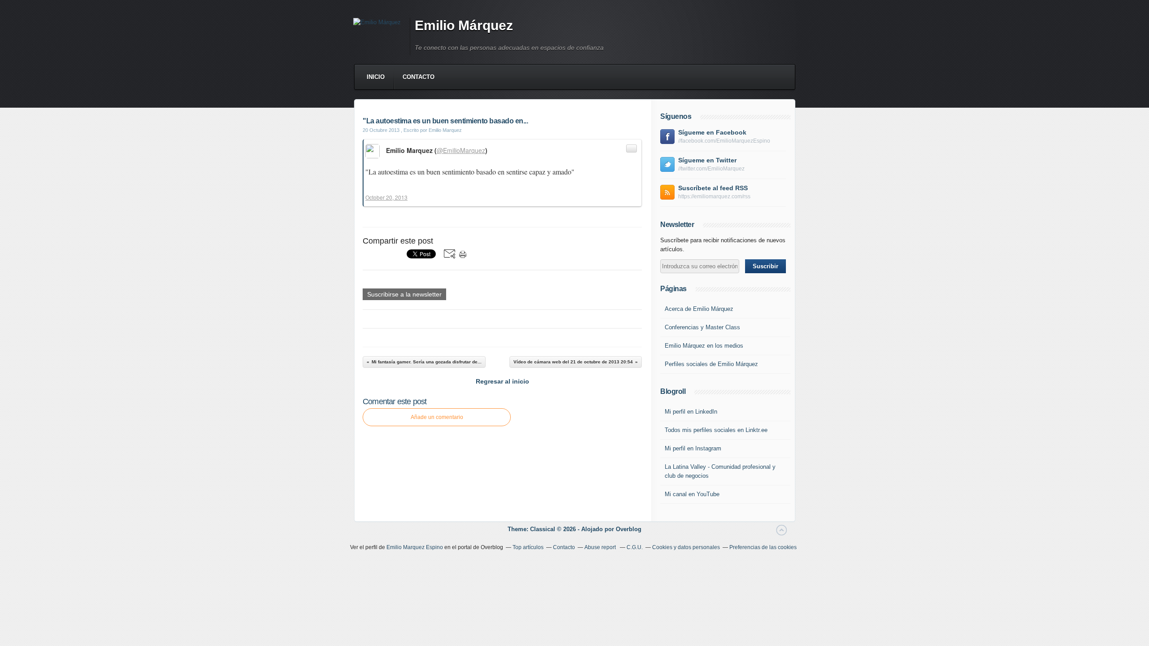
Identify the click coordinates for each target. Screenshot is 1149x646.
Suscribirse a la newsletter (404, 294)
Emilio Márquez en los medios (704, 345)
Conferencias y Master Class (702, 327)
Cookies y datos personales (686, 547)
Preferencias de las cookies (763, 547)
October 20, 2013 (386, 197)
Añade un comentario (437, 417)
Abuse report (600, 547)
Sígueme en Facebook (712, 132)
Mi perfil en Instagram (693, 448)
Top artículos (528, 547)
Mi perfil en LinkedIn (691, 411)
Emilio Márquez (464, 25)
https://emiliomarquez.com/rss (714, 196)
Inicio (376, 77)
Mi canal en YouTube (692, 494)
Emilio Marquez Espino (414, 547)
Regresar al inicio (502, 381)
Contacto (418, 77)
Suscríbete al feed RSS (713, 188)
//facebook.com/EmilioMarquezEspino (724, 141)
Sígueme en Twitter (707, 160)
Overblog (628, 529)
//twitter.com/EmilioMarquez (711, 169)
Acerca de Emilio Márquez (699, 309)
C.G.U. (635, 547)
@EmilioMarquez (461, 150)
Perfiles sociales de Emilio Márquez (711, 364)
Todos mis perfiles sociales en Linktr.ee (716, 430)
